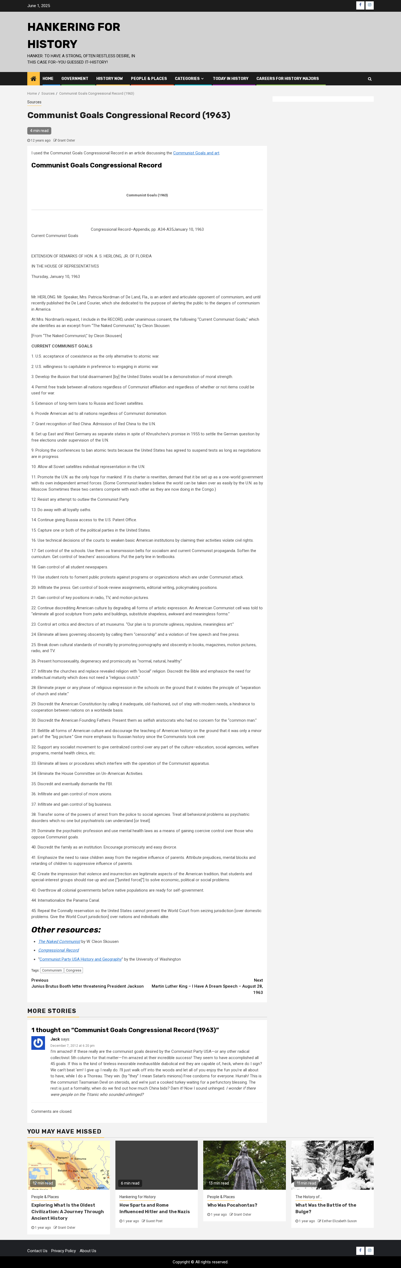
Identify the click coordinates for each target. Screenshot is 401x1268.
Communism (52, 970)
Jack (55, 1039)
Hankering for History (137, 1197)
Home (48, 78)
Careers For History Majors (287, 78)
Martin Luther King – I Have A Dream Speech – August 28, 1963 (207, 986)
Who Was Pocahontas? (232, 1205)
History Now (109, 78)
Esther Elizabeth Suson (339, 1221)
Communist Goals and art (196, 153)
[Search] (369, 79)
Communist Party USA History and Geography (81, 959)
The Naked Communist (59, 941)
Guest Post (154, 1221)
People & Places (149, 78)
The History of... (308, 1197)
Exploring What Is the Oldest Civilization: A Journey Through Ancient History (67, 1212)
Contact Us (37, 1250)
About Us (88, 1250)
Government (74, 78)
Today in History (231, 78)
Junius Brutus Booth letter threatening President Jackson (87, 983)
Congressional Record (58, 950)
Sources (34, 102)
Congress (73, 970)
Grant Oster (66, 140)
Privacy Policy (63, 1250)
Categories (187, 78)
